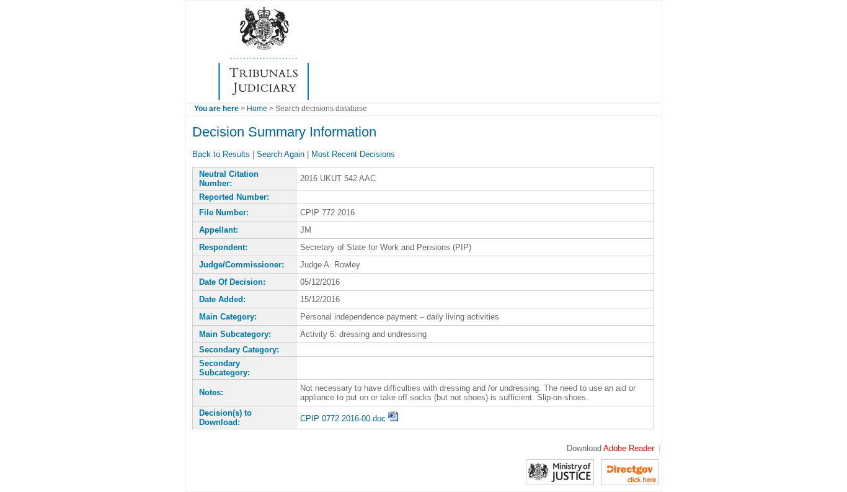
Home (257, 108)
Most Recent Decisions (353, 154)
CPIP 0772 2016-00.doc (344, 418)
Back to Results (221, 154)
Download (610, 448)
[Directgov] (630, 471)
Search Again (280, 154)
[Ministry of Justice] (560, 471)
